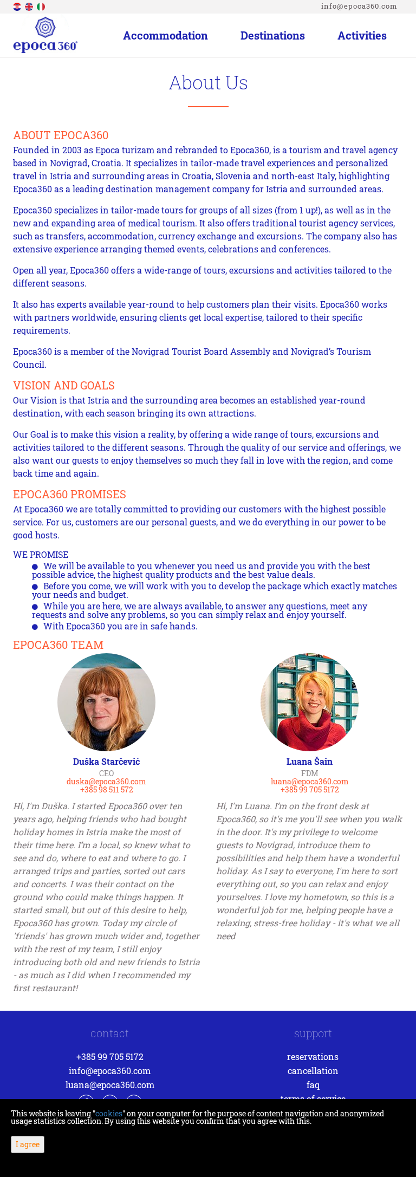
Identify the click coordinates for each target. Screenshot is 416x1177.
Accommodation (165, 35)
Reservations (313, 1056)
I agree (28, 1144)
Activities (362, 35)
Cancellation (313, 1070)
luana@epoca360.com (110, 1084)
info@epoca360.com (359, 6)
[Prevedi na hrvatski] (18, 5)
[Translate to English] (30, 5)
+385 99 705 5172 (110, 1056)
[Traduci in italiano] (42, 5)
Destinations (272, 35)
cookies (108, 1113)
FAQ (313, 1084)
